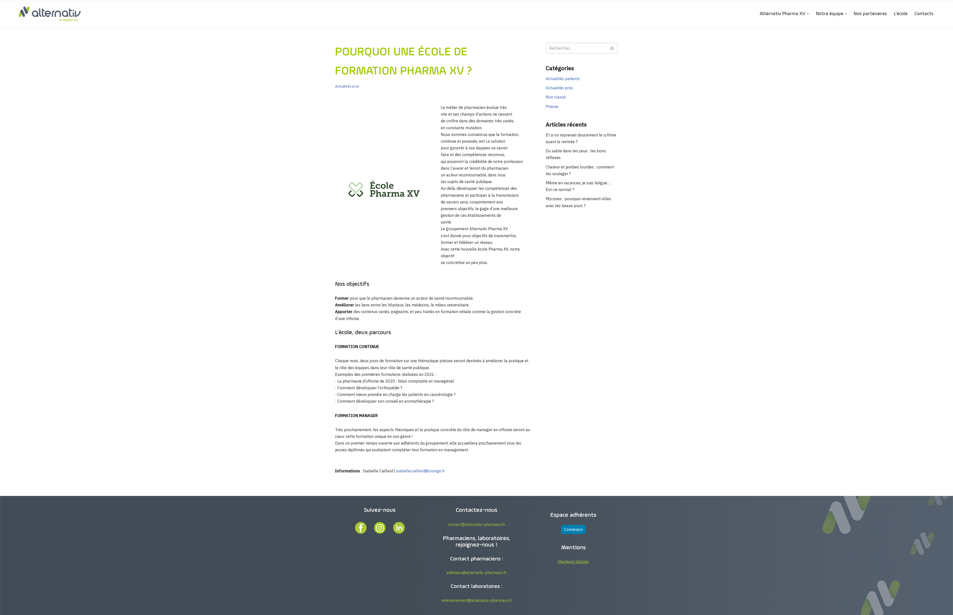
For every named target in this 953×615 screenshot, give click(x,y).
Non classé (556, 97)
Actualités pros (347, 86)
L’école (901, 13)
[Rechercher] (612, 48)
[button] (808, 14)
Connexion (573, 529)
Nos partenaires (870, 13)
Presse (552, 106)
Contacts (924, 13)
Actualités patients (563, 78)
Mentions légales (573, 561)
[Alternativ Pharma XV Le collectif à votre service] (50, 13)
